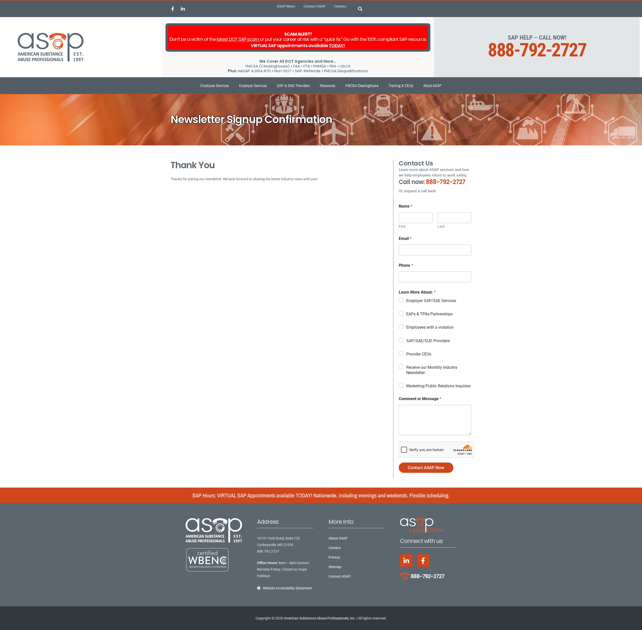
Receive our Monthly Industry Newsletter (431, 370)
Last (441, 226)
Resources (327, 85)
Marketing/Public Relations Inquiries (438, 386)
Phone (406, 265)
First (402, 226)
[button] (360, 9)
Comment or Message (420, 398)
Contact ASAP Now (426, 467)
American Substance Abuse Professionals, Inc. (320, 618)
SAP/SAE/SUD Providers (428, 340)
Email (405, 238)
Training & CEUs (400, 85)
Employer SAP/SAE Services (431, 300)
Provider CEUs (418, 354)
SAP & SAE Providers (293, 85)
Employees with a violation (430, 327)
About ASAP (432, 85)
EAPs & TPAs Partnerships (429, 314)
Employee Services (214, 85)
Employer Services (253, 85)
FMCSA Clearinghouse (361, 85)
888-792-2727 (537, 50)
